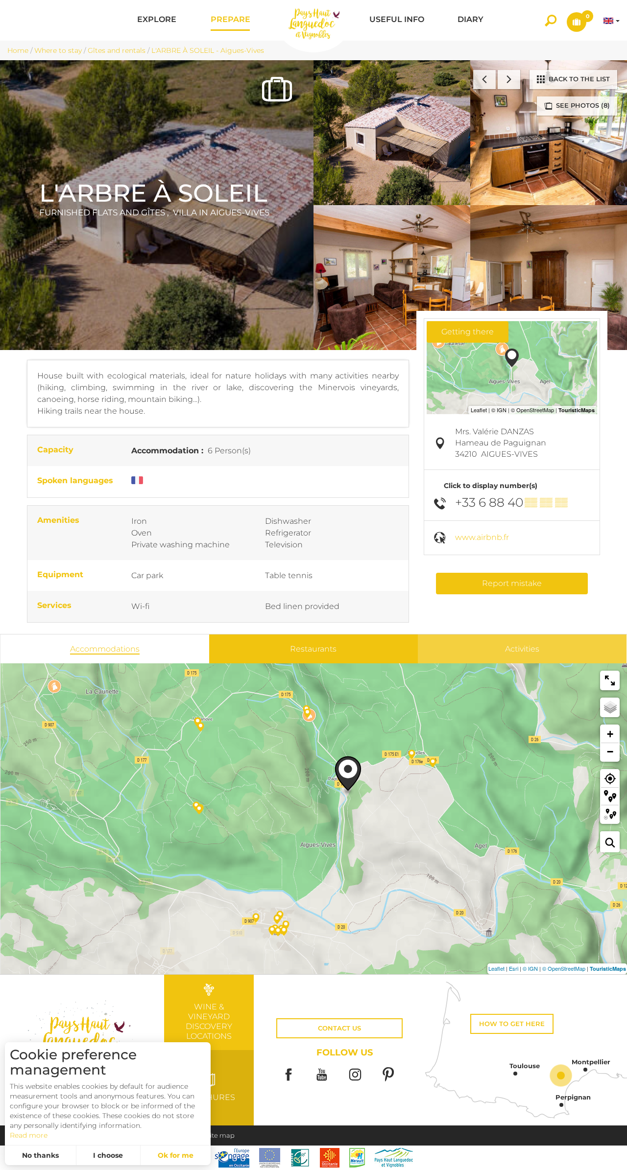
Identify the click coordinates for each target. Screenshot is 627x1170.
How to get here (512, 1024)
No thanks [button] (40, 1155)
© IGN (530, 968)
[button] (156, 20)
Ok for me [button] (175, 1155)
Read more (29, 1135)
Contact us (339, 1028)
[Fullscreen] (610, 680)
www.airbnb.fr (482, 537)
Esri (513, 968)
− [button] (610, 752)
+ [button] (610, 734)
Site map (220, 1135)
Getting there (467, 331)
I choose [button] (108, 1155)
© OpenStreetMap (563, 968)
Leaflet (496, 968)
